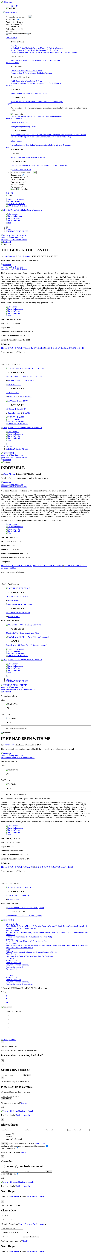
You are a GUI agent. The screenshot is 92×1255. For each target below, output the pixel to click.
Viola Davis (13, 397)
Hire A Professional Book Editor (23, 135)
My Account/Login (49, 952)
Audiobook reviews (13, 22)
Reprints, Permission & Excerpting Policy (14, 968)
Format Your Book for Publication (67, 135)
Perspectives (21, 81)
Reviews (9, 229)
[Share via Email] (13, 220)
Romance (59, 48)
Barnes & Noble (13, 240)
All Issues (35, 116)
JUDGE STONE (12, 393)
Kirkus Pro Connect (34, 952)
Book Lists (18, 932)
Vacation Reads (54, 60)
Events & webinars (64, 145)
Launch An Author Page (59, 166)
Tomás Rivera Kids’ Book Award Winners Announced (26, 645)
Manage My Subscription (32, 941)
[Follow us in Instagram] (6, 1000)
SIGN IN (14, 6)
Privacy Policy (11, 960)
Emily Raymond (24, 256)
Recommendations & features (46, 145)
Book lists (22, 60)
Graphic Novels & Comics (44, 52)
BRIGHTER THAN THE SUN (18, 613)
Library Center (16, 141)
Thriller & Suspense (32, 48)
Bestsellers (15, 60)
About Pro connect (42, 166)
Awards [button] (9, 85)
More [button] (8, 147)
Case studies (30, 145)
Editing (19, 127)
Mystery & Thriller (37, 73)
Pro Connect (11, 32)
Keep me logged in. (8, 1148)
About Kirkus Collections (35, 157)
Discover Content (17, 166)
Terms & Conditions (13, 963)
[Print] (8, 223)
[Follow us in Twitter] (7, 998)
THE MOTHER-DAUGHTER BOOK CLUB (24, 376)
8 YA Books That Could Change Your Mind (22, 633)
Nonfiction (34, 50)
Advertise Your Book (36, 137)
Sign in (4, 1143)
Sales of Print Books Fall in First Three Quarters (24, 916)
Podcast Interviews (13, 29)
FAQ (27, 956)
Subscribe (58, 116)
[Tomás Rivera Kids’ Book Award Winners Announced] (27, 637)
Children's (74, 52)
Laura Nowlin (8, 745)
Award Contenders (36, 102)
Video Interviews (12, 27)
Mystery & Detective (48, 48)
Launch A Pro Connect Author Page (57, 137)
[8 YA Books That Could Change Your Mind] (23, 625)
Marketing (33, 127)
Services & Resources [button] (14, 118)
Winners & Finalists (18, 93)
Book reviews (11, 20)
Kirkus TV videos (72, 932)
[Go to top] (6, 1007)
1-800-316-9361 (14, 1196)
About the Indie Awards (20, 102)
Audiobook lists (32, 60)
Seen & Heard (37, 81)
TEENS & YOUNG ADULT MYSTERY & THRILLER (23, 348)
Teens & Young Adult (62, 52)
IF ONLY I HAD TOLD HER (17, 895)
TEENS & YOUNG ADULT (17, 231)
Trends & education (18, 145)
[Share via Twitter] (13, 218)
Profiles (13, 81)
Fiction (22, 48)
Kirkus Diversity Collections (16, 952)
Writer (8, 1137)
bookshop (11, 689)
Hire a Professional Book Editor (18, 945)
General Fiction (16, 71)
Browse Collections (18, 157)
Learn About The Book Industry (21, 948)
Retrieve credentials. (23, 1115)
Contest (22, 956)
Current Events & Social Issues (22, 52)
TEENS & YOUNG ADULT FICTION (16, 566)
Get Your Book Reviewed (45, 135)
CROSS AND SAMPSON (16, 409)
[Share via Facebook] (14, 216)
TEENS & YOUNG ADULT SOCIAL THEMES (65, 348)
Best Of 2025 (43, 60)
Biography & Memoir (47, 50)
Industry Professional (14, 1139)
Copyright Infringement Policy (17, 965)
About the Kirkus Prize (34, 93)
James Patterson (9, 256)
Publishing (26, 127)
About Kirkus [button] (11, 954)
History (58, 50)
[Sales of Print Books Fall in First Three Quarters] (25, 908)
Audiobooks (15, 48)
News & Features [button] (12, 63)
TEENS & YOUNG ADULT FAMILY (48, 566)
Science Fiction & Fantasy (20, 50)
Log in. (24, 1103)
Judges (60, 102)
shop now (5, 237)
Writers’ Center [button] (11, 943)
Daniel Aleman (9, 474)
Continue (27, 1075)
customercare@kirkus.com (35, 1196)
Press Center (33, 956)
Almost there (6, 1099)
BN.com (23, 240)
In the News (27, 83)
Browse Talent (29, 166)
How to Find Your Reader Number (32, 1224)
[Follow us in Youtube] (7, 1003)
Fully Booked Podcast (52, 83)
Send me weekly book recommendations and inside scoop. (23, 1146)
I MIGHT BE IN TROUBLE (17, 596)
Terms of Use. (39, 1143)
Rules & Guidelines (50, 102)
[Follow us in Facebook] (6, 996)
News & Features (12, 24)
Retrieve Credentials (31, 1237)
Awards (29, 81)
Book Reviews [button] (11, 38)
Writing (13, 127)
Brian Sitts (26, 413)
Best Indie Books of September (30, 210)
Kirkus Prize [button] (10, 935)
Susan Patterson (14, 380)
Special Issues (26, 116)
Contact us (10, 958)
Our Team (15, 956)
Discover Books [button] (12, 924)
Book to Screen (16, 83)
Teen (32, 71)
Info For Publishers (45, 956)
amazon (4, 240)
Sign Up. (25, 1241)
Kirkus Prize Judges (45, 937)
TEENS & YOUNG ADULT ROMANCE (17, 867)
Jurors (45, 93)
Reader (9, 1134)
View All (14, 46)
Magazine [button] (9, 104)
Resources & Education (19, 122)
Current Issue (16, 116)
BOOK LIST (13, 210)
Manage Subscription (47, 116)
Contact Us (10, 975)
